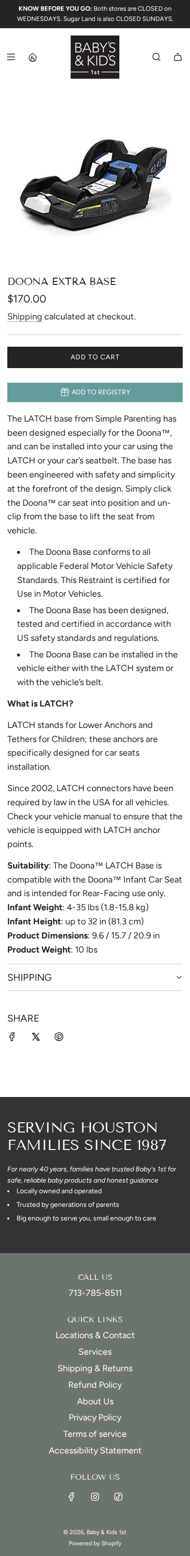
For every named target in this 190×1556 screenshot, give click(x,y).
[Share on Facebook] (12, 1039)
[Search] (156, 57)
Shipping (24, 316)
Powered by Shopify (95, 1543)
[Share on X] (35, 1039)
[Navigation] (10, 57)
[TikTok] (118, 1496)
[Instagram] (95, 1496)
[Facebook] (71, 1496)
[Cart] (178, 57)
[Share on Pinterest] (59, 1039)
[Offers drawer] (32, 57)
